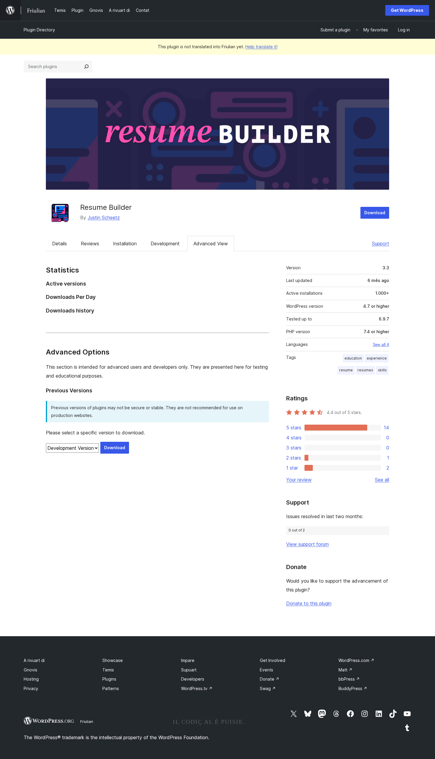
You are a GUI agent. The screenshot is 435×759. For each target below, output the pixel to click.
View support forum (307, 544)
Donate (269, 678)
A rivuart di (34, 660)
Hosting (31, 678)
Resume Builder (106, 207)
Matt (345, 669)
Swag (268, 688)
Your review (299, 480)
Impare (187, 660)
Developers (192, 678)
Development (165, 243)
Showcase (112, 660)
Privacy (31, 688)
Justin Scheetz (104, 217)
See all (382, 480)
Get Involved (272, 660)
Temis (108, 669)
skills (382, 370)
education (353, 358)
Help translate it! (261, 46)
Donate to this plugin (308, 603)
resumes (365, 370)
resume (346, 370)
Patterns (110, 688)
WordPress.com (356, 660)
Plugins (109, 678)
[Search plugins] (86, 66)
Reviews (90, 243)
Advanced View (211, 243)
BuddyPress (353, 688)
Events (266, 669)
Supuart (188, 669)
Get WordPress (407, 10)
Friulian (86, 721)
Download (374, 212)
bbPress (349, 678)
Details (59, 243)
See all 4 (381, 344)
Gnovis (30, 669)
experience (377, 358)
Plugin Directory (39, 29)
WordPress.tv (196, 688)
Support (380, 243)
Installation (125, 243)
